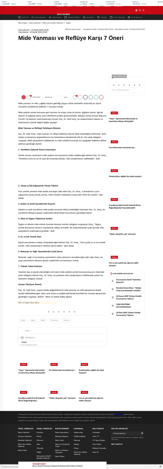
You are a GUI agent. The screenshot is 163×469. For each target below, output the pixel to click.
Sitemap (77, 440)
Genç (23, 320)
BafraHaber (118, 414)
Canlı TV (95, 436)
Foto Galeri (96, 444)
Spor (88, 6)
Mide (33, 320)
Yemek (66, 320)
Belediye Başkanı (61, 436)
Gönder (23, 342)
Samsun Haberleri (25, 436)
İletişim (76, 444)
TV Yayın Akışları (98, 440)
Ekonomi (79, 6)
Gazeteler (96, 432)
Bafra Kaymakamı (62, 432)
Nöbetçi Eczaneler (99, 448)
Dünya (70, 6)
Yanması (54, 320)
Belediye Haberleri (25, 440)
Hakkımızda (78, 432)
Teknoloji (118, 6)
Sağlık (97, 6)
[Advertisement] (127, 57)
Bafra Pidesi (59, 456)
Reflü (43, 320)
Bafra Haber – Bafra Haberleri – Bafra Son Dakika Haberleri (40, 23)
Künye (76, 448)
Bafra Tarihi (59, 440)
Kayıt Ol (95, 452)
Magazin (106, 6)
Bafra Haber (22, 450)
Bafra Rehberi (63, 14)
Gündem (60, 6)
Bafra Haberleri (23, 432)
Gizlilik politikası (80, 436)
